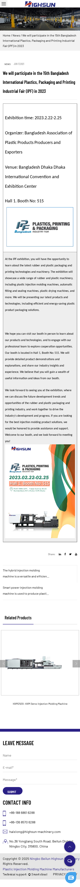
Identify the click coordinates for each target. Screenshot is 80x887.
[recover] (70, 873)
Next (76, 663)
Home (6, 35)
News (16, 35)
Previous (3, 663)
